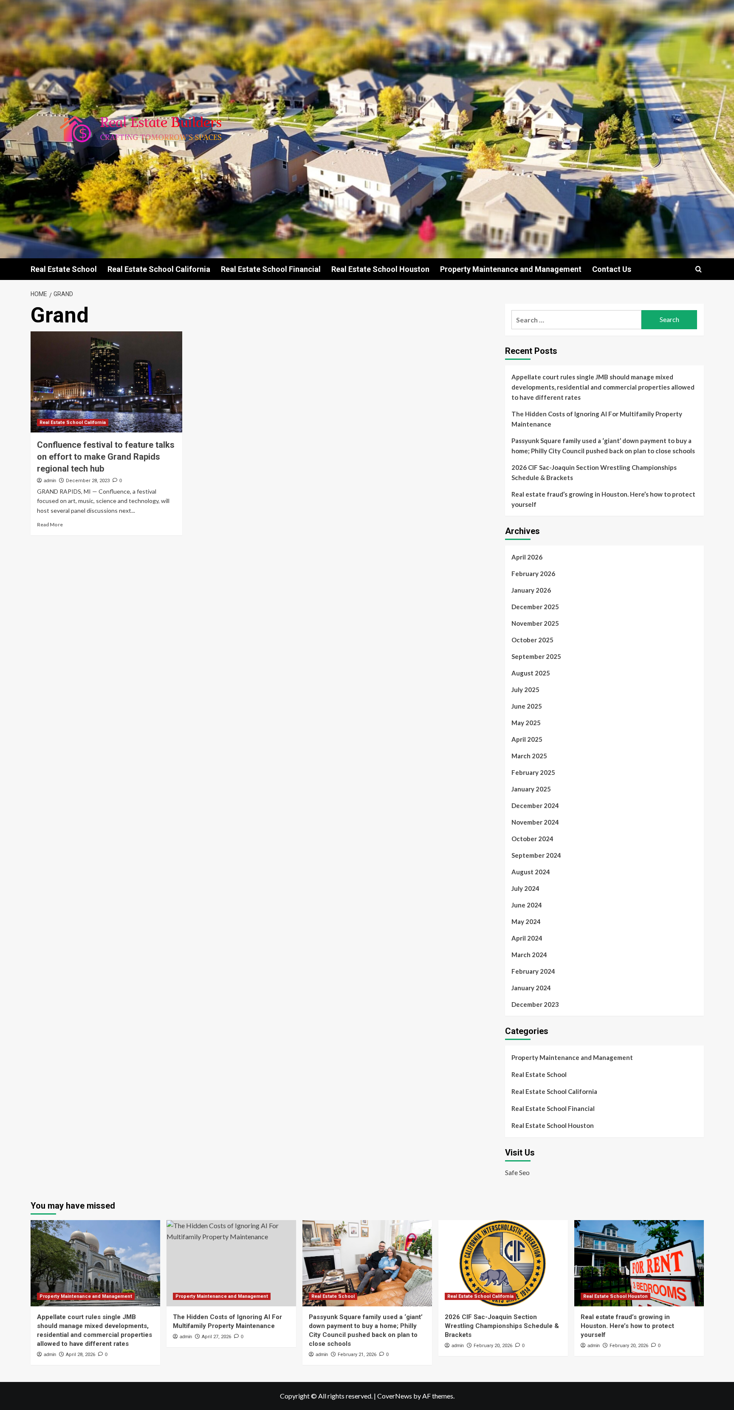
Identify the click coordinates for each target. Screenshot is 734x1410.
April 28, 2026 (80, 1354)
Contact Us (611, 269)
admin (50, 480)
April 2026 (526, 557)
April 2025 (526, 739)
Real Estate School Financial (271, 269)
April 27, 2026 (216, 1336)
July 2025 (525, 689)
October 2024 (532, 838)
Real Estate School (64, 269)
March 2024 (529, 954)
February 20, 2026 (493, 1345)
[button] (698, 269)
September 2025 (536, 656)
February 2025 (533, 772)
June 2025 (526, 706)
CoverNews (394, 1396)
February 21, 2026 (357, 1354)
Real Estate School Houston (380, 269)
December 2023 (535, 1004)
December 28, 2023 (88, 480)
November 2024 (535, 822)
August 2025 (530, 673)
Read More (50, 524)
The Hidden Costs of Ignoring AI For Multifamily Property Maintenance (596, 419)
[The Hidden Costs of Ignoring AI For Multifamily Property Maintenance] (231, 1263)
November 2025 (535, 623)
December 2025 (535, 606)
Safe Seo (517, 1172)
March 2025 (529, 756)
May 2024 (526, 921)
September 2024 (536, 855)
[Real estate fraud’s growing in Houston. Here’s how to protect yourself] (639, 1263)
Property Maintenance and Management (511, 269)
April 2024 (526, 938)
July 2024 (525, 888)
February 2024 (533, 971)
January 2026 (531, 590)
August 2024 (530, 872)
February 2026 (533, 573)
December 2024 (535, 805)
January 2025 (531, 789)
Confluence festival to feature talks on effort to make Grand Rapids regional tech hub (106, 457)
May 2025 (526, 722)
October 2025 (532, 640)
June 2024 (526, 905)
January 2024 (531, 988)
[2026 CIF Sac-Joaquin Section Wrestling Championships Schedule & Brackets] (503, 1263)
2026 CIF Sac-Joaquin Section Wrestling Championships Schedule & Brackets (594, 472)
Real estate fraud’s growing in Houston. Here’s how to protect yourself (603, 499)
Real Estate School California (158, 269)
